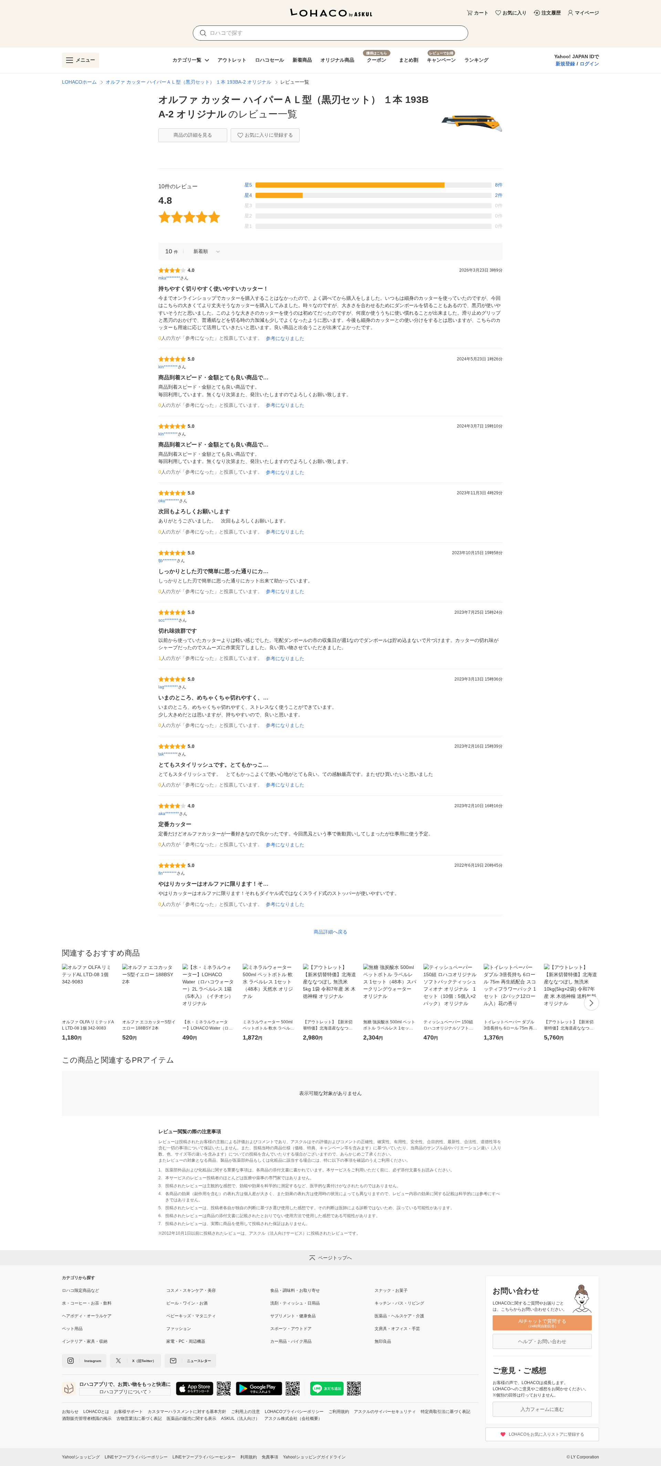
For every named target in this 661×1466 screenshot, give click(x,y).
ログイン (589, 63)
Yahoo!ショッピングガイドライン (314, 1457)
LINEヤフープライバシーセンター (203, 1457)
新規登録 (565, 63)
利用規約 (248, 1457)
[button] (204, 251)
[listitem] (114, 1290)
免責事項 (270, 1457)
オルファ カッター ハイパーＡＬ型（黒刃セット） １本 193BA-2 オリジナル (188, 82)
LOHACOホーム (79, 82)
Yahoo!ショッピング (81, 1457)
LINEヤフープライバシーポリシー (136, 1457)
